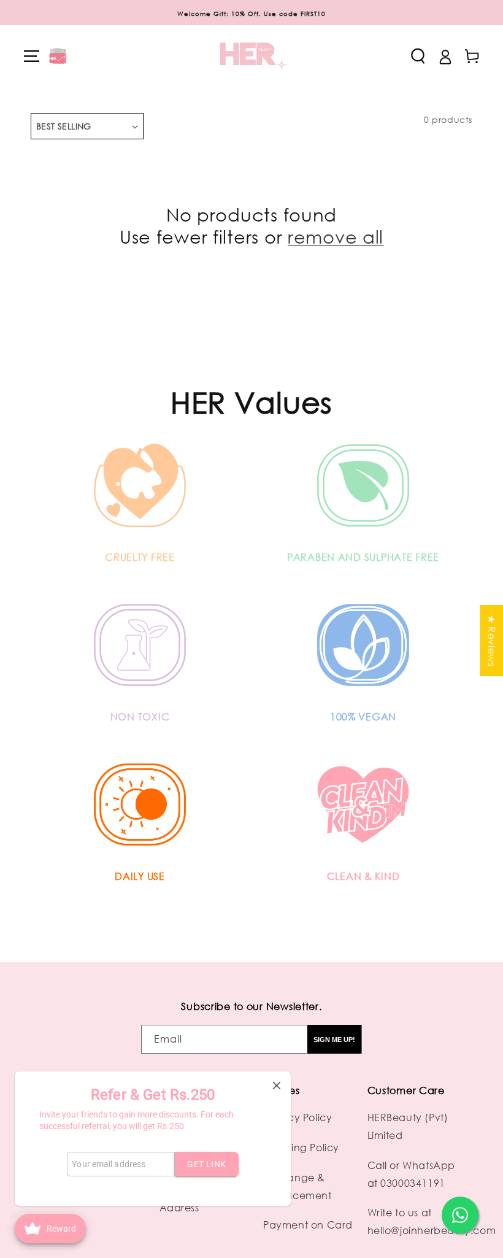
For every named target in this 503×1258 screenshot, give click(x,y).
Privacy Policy (297, 1117)
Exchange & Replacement (297, 1186)
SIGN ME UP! (334, 1039)
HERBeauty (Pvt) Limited (407, 1126)
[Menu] (31, 55)
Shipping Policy (301, 1147)
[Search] (417, 55)
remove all (335, 236)
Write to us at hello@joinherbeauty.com (431, 1221)
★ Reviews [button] (491, 640)
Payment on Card (308, 1225)
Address (179, 1208)
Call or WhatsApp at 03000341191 (411, 1174)
